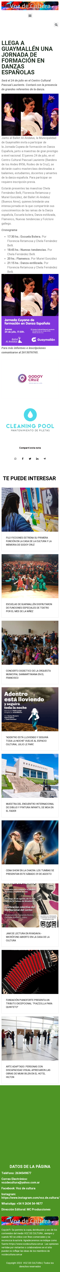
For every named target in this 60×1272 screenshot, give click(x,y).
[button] (30, 15)
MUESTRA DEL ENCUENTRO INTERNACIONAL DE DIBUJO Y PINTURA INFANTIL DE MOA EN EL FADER (30, 807)
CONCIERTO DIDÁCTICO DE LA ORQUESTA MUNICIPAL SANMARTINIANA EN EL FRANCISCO (28, 674)
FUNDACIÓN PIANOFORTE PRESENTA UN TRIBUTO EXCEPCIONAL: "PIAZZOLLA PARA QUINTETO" (29, 1003)
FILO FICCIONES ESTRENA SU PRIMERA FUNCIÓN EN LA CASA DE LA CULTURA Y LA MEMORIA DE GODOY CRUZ (29, 541)
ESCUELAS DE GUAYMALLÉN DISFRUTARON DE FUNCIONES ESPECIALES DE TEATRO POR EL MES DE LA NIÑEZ (29, 608)
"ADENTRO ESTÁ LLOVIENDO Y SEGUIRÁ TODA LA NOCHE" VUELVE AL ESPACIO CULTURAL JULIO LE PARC (27, 741)
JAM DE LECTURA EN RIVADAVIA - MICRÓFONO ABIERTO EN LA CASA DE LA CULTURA (28, 937)
